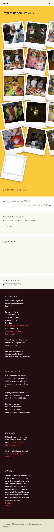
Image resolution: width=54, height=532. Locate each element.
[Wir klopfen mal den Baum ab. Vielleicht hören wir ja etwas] (36, 35)
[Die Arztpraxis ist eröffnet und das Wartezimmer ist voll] (13, 140)
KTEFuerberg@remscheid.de (16, 325)
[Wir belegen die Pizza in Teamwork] (36, 87)
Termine (8, 505)
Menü (5, 3)
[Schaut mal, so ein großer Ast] (36, 114)
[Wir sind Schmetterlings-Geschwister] (36, 62)
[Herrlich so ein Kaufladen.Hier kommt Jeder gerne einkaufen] (36, 140)
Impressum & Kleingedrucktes (14, 524)
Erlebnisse (23, 190)
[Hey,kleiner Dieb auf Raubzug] (13, 167)
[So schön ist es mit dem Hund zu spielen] (13, 35)
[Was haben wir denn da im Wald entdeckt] (14, 114)
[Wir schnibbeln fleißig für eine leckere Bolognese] (14, 88)
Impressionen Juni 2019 (37, 205)
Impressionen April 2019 (16, 201)
